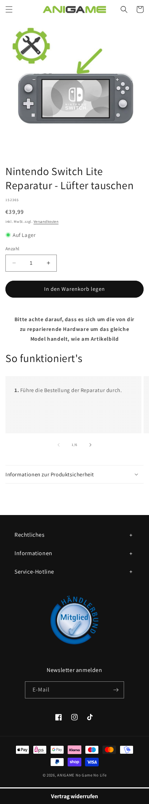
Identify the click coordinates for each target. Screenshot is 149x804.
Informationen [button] (33, 553)
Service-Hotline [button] (34, 571)
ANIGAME (65, 775)
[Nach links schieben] (59, 445)
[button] (9, 9)
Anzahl (12, 249)
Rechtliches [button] (29, 535)
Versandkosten (46, 221)
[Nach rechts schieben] (90, 445)
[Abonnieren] (116, 689)
